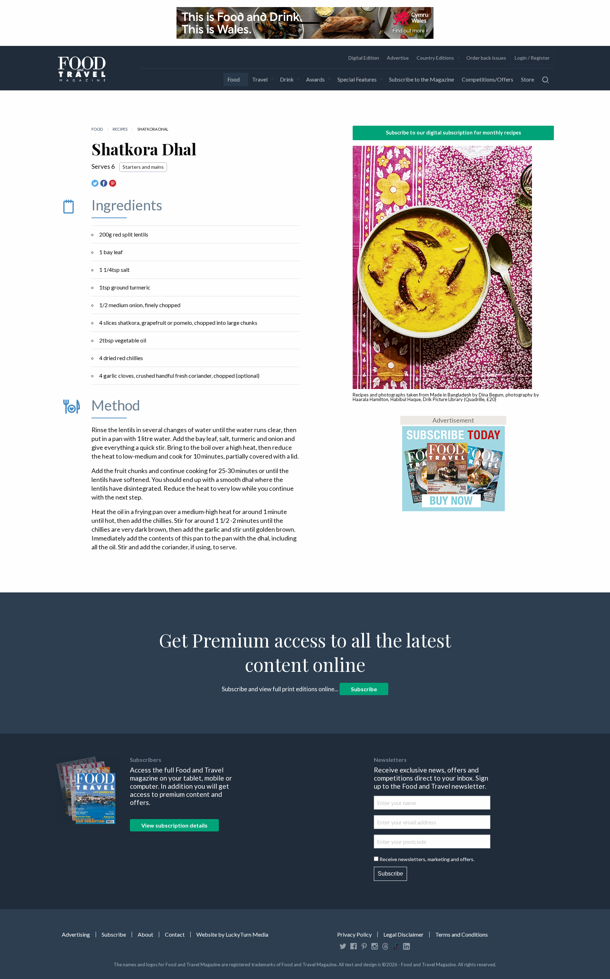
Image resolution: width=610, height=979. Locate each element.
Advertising (76, 934)
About (145, 934)
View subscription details (174, 825)
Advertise (398, 58)
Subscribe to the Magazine (421, 79)
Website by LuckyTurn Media (232, 934)
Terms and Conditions (461, 934)
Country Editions (435, 58)
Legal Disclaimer (403, 934)
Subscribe (364, 689)
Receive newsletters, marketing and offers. (426, 859)
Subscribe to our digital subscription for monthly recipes (453, 133)
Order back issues (486, 58)
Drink (287, 79)
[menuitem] (363, 58)
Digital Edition (363, 58)
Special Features (357, 79)
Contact (175, 934)
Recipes (120, 129)
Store (527, 79)
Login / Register (532, 58)
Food (233, 79)
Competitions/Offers (487, 79)
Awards (315, 79)
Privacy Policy (354, 934)
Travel (260, 79)
